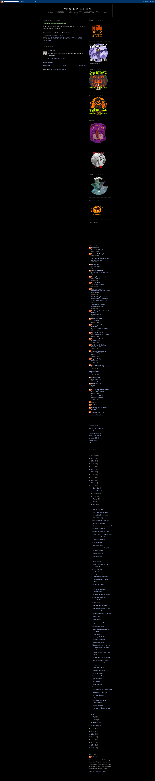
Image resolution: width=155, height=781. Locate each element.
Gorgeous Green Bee (97, 306)
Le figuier (95, 698)
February (96, 722)
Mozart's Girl (95, 283)
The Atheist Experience (98, 351)
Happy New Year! (96, 379)
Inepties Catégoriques (98, 359)
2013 (93, 734)
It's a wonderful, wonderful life (99, 272)
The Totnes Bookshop (99, 523)
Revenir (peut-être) (96, 260)
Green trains (96, 602)
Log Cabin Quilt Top (97, 249)
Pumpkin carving (96, 340)
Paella (94, 587)
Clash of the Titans (98, 626)
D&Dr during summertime (100, 576)
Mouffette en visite (98, 509)
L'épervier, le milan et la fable (101, 594)
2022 (93, 469)
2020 (93, 474)
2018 (93, 480)
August (95, 499)
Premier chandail (97, 705)
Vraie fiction (77, 8)
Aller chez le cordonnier (99, 605)
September (96, 496)
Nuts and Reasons (97, 289)
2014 (93, 731)
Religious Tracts (96, 314)
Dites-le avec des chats (99, 537)
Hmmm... (93, 385)
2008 (93, 748)
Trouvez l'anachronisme (99, 676)
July (94, 502)
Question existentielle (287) (100, 520)
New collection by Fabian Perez (102, 689)
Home (64, 65)
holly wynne (95, 371)
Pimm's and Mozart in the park (101, 613)
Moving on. (94, 373)
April (94, 717)
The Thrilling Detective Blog (100, 297)
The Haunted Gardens (98, 305)
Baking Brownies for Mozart (100, 277)
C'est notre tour (97, 542)
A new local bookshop (99, 597)
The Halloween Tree (97, 412)
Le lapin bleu (96, 616)
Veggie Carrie (95, 377)
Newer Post (46, 65)
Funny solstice (96, 561)
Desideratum (95, 248)
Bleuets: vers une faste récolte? (102, 526)
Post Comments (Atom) (58, 69)
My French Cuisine (97, 333)
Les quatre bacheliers (99, 600)
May (94, 714)
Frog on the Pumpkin (98, 254)
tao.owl (93, 402)
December (96, 488)
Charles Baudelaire (55, 37)
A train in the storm (98, 668)
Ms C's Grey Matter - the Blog (100, 389)
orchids (64, 38)
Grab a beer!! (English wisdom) (101, 708)
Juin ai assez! (96, 711)
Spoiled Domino (97, 678)
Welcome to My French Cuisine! (100, 334)
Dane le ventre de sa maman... (101, 657)
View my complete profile (98, 771)
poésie (70, 38)
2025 (93, 461)
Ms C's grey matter (95, 435)
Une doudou (96, 559)
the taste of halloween (97, 397)
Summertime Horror (98, 584)
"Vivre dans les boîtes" (99, 687)
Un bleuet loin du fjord (98, 345)
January (95, 725)
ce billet (53, 26)
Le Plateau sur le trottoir (99, 692)
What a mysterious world (96, 443)
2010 (93, 742)
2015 (93, 728)
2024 (93, 464)
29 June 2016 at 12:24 (56, 58)
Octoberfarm (95, 264)
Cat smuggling (96, 619)
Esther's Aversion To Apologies (100, 328)
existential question (70, 37)
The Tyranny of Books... (98, 284)
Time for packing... (98, 518)
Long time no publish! (97, 391)
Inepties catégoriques (95, 433)
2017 (93, 483)
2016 (93, 485)
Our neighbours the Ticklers (100, 512)
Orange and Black (97, 396)
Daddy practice (97, 684)
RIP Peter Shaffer (97, 673)
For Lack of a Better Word (97, 428)
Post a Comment (48, 63)
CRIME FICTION (96, 319)
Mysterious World (97, 339)
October (95, 493)
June (94, 504)
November (96, 491)
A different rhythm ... (96, 278)
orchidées (57, 38)
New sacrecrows (97, 507)
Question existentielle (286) (100, 548)
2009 (93, 745)
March (95, 720)
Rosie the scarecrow (98, 639)
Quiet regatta (96, 634)
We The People (95, 266)
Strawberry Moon (97, 556)
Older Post (82, 65)
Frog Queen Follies (97, 365)
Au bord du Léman (97, 415)
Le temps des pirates (98, 670)
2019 (93, 477)
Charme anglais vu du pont (100, 531)
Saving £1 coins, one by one (101, 608)
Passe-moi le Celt (97, 553)
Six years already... (98, 550)
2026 (93, 458)
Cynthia (49, 50)
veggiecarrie (92, 440)
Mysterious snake (97, 545)
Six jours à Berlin (96, 347)
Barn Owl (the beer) (98, 695)
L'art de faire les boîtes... (100, 515)
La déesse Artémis (98, 642)
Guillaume (94, 756)
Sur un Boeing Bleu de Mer (100, 258)
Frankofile (94, 405)
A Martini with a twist (98, 539)
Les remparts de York (99, 637)
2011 (93, 739)
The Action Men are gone (100, 660)
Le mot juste (94, 360)
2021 (93, 472)
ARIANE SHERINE (97, 270)
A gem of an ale (97, 569)
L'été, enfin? (96, 681)
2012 (93, 737)
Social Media (95, 320)
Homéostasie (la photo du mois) (102, 611)
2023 (93, 466)
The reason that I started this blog (100, 367)
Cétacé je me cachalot (99, 650)
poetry (76, 38)
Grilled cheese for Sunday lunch (102, 534)
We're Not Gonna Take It (99, 529)
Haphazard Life (96, 383)
